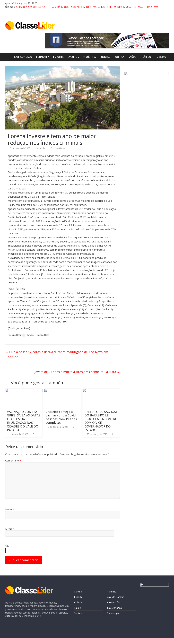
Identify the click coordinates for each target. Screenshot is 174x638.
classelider (41, 148)
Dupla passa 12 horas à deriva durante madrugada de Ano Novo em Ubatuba (56, 354)
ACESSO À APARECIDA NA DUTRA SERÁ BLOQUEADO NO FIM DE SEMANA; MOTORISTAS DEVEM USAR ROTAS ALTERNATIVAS (87, 6)
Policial (105, 56)
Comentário (13, 460)
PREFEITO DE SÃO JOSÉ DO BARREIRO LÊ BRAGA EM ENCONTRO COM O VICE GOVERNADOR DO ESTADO (101, 421)
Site (7, 546)
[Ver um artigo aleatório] (165, 56)
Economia (42, 56)
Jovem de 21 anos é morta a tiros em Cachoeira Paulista (77, 372)
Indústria (89, 56)
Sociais (78, 613)
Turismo (111, 591)
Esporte (58, 56)
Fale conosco (23, 56)
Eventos (73, 56)
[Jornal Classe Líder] (8, 56)
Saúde (132, 56)
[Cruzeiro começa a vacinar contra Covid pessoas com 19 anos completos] (62, 390)
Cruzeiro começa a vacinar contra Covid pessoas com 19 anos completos (61, 417)
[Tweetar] (30, 335)
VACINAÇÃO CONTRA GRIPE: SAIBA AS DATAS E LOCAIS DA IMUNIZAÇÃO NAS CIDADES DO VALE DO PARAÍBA (23, 421)
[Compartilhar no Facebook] (14, 335)
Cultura (78, 591)
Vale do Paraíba (115, 597)
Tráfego (145, 56)
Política (119, 56)
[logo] (29, 588)
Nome (9, 509)
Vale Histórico (114, 602)
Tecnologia (113, 613)
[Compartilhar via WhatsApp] (42, 335)
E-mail (9, 528)
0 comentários (57, 148)
